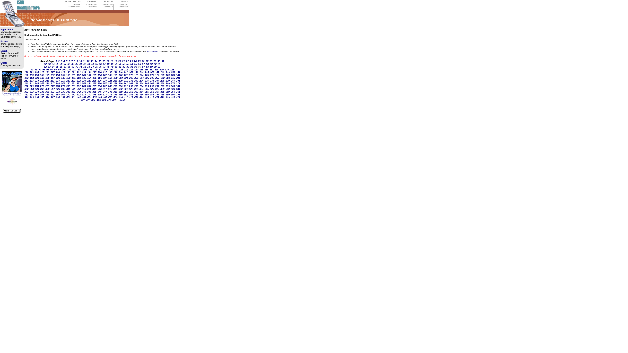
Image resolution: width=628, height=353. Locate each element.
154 (37, 75)
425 (99, 100)
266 (152, 83)
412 (131, 97)
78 (108, 66)
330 (173, 89)
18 (111, 61)
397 (53, 97)
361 (178, 91)
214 (37, 80)
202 (131, 77)
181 (178, 75)
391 (178, 94)
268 (162, 83)
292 (131, 86)
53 (127, 64)
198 (110, 77)
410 (121, 97)
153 (32, 75)
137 (105, 72)
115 (141, 69)
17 (107, 61)
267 (157, 83)
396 (47, 97)
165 (94, 75)
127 (52, 72)
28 (151, 61)
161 (73, 75)
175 (147, 75)
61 (159, 64)
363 (32, 94)
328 (162, 89)
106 (95, 69)
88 (147, 66)
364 (37, 94)
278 (58, 86)
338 (58, 91)
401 (74, 97)
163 (84, 75)
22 (127, 61)
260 (120, 83)
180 (173, 75)
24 (135, 61)
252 (79, 83)
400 (68, 97)
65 (57, 66)
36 (61, 64)
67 (65, 66)
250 (68, 83)
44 (92, 64)
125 (42, 72)
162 (79, 75)
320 (120, 89)
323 (136, 89)
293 (136, 86)
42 (84, 64)
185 (42, 77)
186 (47, 77)
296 (152, 86)
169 (115, 75)
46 (100, 64)
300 (173, 86)
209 (168, 77)
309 (63, 89)
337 (52, 91)
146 (152, 72)
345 (94, 91)
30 (158, 61)
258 (110, 83)
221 (73, 80)
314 (89, 89)
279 (63, 86)
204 (142, 77)
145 (147, 72)
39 (72, 64)
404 (89, 97)
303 (32, 89)
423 (88, 100)
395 (42, 97)
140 (120, 72)
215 (42, 80)
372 (79, 94)
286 (100, 86)
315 (94, 89)
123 (32, 72)
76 (100, 66)
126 (47, 72)
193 (84, 77)
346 (100, 91)
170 (120, 75)
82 (123, 66)
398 (58, 97)
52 (123, 64)
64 (53, 66)
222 (79, 80)
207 (157, 77)
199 (115, 77)
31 (162, 61)
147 (157, 72)
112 (126, 69)
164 (89, 75)
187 (53, 77)
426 (104, 100)
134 (89, 72)
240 (173, 80)
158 (58, 75)
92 (32, 69)
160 (68, 75)
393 (32, 97)
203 (136, 77)
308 (58, 89)
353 (136, 91)
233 (136, 80)
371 (73, 94)
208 (163, 77)
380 (120, 94)
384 (141, 94)
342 (79, 91)
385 (147, 94)
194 (89, 77)
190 (68, 77)
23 (131, 61)
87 (143, 66)
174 (141, 75)
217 (52, 80)
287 (105, 86)
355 (147, 91)
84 (131, 66)
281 (73, 86)
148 (162, 72)
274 (37, 86)
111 (121, 69)
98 (55, 69)
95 (43, 69)
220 (68, 80)
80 (116, 66)
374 (89, 94)
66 (61, 66)
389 (168, 94)
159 (63, 75)
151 (178, 72)
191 (74, 77)
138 (110, 72)
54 (131, 64)
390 (173, 94)
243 (32, 83)
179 (168, 75)
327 (157, 89)
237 (157, 80)
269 (168, 83)
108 (106, 69)
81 (120, 66)
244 (37, 83)
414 (141, 97)
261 (126, 83)
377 (105, 94)
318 (110, 89)
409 (115, 97)
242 (26, 83)
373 (84, 94)
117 (151, 69)
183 (32, 77)
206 (152, 77)
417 (157, 97)
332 (26, 91)
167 (105, 75)
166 (100, 75)
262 (131, 83)
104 (85, 69)
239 (168, 80)
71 (80, 66)
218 (58, 80)
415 (147, 97)
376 (100, 94)
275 (42, 86)
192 (79, 77)
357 (157, 91)
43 (88, 64)
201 (126, 77)
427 (109, 100)
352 (131, 91)
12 (88, 61)
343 (84, 91)
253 (84, 83)
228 (110, 80)
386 (152, 94)
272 (26, 86)
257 (105, 83)
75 (96, 66)
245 (42, 83)
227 (105, 80)
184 (37, 77)
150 (173, 72)
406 (100, 97)
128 (58, 72)
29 (155, 61)
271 (178, 83)
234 (141, 80)
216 (47, 80)
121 (172, 69)
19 (115, 61)
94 (39, 69)
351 (126, 91)
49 (112, 64)
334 (37, 91)
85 (135, 66)
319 (115, 89)
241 (178, 80)
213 (32, 80)
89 (151, 66)
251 (73, 83)
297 (157, 86)
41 (80, 64)
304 (37, 89)
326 (152, 89)
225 (94, 80)
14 (96, 61)
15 (100, 61)
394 (37, 97)
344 (89, 91)
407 (105, 97)
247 (52, 83)
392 (26, 97)
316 (100, 89)
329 (168, 89)
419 (168, 97)
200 (121, 77)
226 (100, 80)
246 (47, 83)
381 (126, 94)
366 (47, 94)
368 (58, 94)
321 (126, 89)
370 (68, 94)
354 (141, 91)
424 (93, 100)
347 (105, 91)
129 (63, 72)
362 (26, 94)
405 (94, 97)
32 (45, 64)
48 (108, 64)
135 (94, 72)
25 (139, 61)
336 (47, 91)
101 (69, 69)
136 (100, 72)
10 (80, 61)
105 (90, 69)
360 (173, 91)
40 (76, 64)
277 (52, 86)
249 (63, 83)
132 (79, 72)
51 (120, 64)
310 (68, 89)
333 (32, 91)
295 (147, 86)
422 (83, 100)
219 (63, 80)
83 (127, 66)
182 (26, 77)
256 (100, 83)
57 (143, 64)
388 (162, 94)
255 (94, 83)
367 (52, 94)
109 (111, 69)
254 (89, 83)
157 (52, 75)
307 (53, 89)
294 (141, 86)
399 (63, 97)
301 (178, 86)
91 (159, 66)
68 (69, 66)
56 (139, 64)
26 (143, 61)
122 (26, 72)
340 (68, 91)
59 (151, 64)
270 (173, 83)
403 (84, 97)
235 (147, 80)
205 (147, 77)
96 (47, 69)
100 (64, 69)
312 (79, 89)
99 (59, 69)
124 (37, 72)
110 (116, 69)
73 (88, 66)
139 (115, 72)
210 (173, 77)
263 (136, 83)
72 (84, 66)
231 (126, 80)
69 (72, 66)
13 (92, 61)
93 (36, 69)
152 (26, 75)
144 (141, 72)
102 (74, 69)
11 (84, 61)
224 (89, 80)
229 (115, 80)
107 (101, 69)
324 (141, 89)
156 (47, 75)
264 (141, 83)
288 (110, 86)
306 (47, 89)
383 (136, 94)
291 (126, 86)
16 (104, 61)
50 (116, 64)
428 (114, 100)
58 (147, 64)
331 (178, 89)
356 (152, 91)
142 (131, 72)
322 (131, 89)
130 (68, 72)
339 (63, 91)
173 (136, 75)
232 (131, 80)
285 (94, 86)
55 (135, 64)
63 (49, 66)
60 (155, 64)
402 (79, 97)
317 (105, 89)
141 (126, 72)
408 (110, 97)
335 (42, 91)
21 (123, 61)
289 (115, 86)
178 (162, 75)
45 (96, 64)
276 (47, 86)
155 (42, 75)
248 (58, 83)
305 (42, 89)
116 (146, 69)
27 (147, 61)
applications (152, 51)
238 (162, 80)
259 (115, 83)
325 (147, 89)
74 (92, 66)
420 (173, 97)
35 (57, 64)
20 (119, 61)
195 (94, 77)
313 (84, 89)
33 (49, 64)
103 (80, 69)
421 (178, 97)
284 (89, 86)
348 (110, 91)
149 (168, 72)
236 (152, 80)
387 (157, 94)
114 (136, 69)
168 (110, 75)
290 (120, 86)
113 (131, 69)
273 (32, 86)
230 (120, 80)
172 (131, 75)
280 (68, 86)
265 (147, 83)
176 (152, 75)
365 (42, 94)
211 (178, 77)
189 (63, 77)
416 (152, 97)
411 (126, 97)
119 (162, 69)
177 (157, 75)
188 (58, 77)
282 (79, 86)
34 (53, 64)
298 (162, 86)
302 (26, 89)
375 (94, 94)
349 (115, 91)
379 (115, 94)
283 (84, 86)
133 (84, 72)
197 (105, 77)
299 (168, 86)
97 (51, 69)
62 (45, 66)
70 (76, 66)
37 (65, 64)
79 (112, 66)
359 (168, 91)
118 (156, 69)
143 (136, 72)
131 (73, 72)
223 (84, 80)
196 (100, 77)
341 (73, 91)
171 (126, 75)
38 (69, 64)
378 (110, 94)
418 (162, 97)
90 (155, 66)
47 (104, 64)
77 (104, 66)
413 (136, 97)
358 (162, 91)
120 (167, 69)
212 (26, 80)
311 (73, 89)
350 (120, 91)
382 (131, 94)
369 (63, 94)
